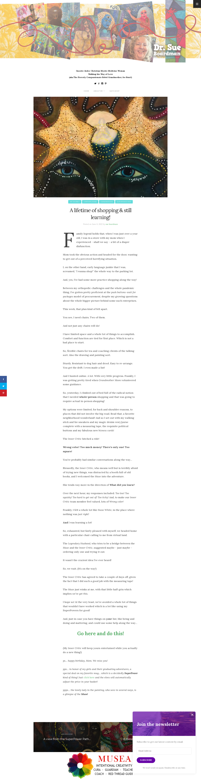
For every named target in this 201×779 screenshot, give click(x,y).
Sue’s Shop (115, 91)
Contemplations (90, 202)
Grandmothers (107, 202)
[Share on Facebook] (3, 379)
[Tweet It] (3, 386)
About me (98, 91)
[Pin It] (3, 393)
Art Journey (75, 202)
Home (86, 91)
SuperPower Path (124, 202)
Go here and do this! (100, 633)
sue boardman (112, 224)
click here (89, 677)
